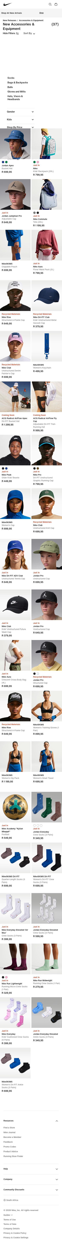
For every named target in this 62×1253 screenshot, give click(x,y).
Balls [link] (10, 87)
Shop (41, 13)
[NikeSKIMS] (15, 245)
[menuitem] (8, 1215)
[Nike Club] (15, 346)
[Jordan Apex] (15, 143)
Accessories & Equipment (31, 20)
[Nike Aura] (46, 245)
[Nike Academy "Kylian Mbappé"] (15, 807)
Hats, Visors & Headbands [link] (15, 98)
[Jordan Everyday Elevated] (46, 908)
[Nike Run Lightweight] (15, 959)
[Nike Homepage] (7, 4)
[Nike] (46, 143)
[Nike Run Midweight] (46, 959)
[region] (31, 120)
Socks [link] (10, 78)
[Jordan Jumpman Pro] (15, 194)
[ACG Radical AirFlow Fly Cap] (46, 396)
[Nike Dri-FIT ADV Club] (15, 554)
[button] (21, 111)
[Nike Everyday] (15, 1012)
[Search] (50, 4)
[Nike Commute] (46, 194)
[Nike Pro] (46, 450)
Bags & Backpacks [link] (17, 82)
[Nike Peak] (15, 450)
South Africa (12, 1200)
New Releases (9, 20)
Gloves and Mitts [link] (16, 91)
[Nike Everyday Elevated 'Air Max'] (15, 908)
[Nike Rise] (15, 295)
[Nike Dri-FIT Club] (46, 295)
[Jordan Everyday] (46, 807)
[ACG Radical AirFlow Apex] (15, 396)
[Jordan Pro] (46, 554)
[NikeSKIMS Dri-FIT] (15, 858)
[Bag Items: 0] (56, 4)
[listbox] (29, 33)
